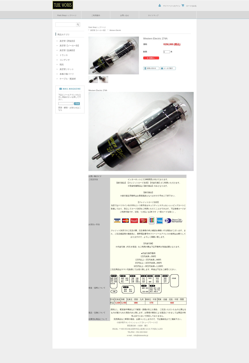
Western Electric (115, 30)
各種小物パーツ (67, 74)
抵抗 (62, 64)
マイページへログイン (171, 6)
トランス (64, 55)
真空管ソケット (67, 69)
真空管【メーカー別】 (98, 30)
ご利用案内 (95, 15)
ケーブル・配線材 (68, 79)
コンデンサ (65, 60)
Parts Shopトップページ (66, 15)
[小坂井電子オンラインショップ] (62, 8)
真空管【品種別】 (68, 50)
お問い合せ (124, 15)
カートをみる (191, 6)
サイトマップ (153, 15)
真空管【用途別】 (68, 41)
